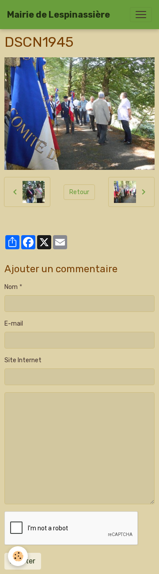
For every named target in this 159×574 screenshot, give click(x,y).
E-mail (13, 323)
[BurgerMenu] (141, 14)
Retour (79, 192)
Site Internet (23, 360)
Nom (11, 287)
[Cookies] (18, 556)
